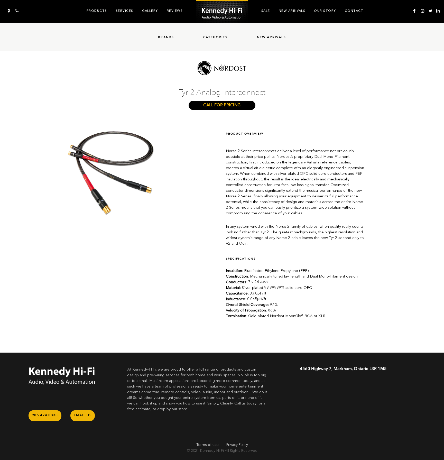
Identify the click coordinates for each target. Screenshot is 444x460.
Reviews (175, 11)
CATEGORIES (215, 37)
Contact (354, 11)
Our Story (325, 11)
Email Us (82, 415)
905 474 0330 (45, 415)
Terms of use (207, 445)
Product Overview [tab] (244, 134)
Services (124, 11)
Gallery (150, 11)
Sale (265, 11)
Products (97, 11)
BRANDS (166, 37)
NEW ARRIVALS (271, 37)
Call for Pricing (221, 105)
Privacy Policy (237, 445)
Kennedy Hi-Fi (212, 451)
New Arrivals (292, 11)
